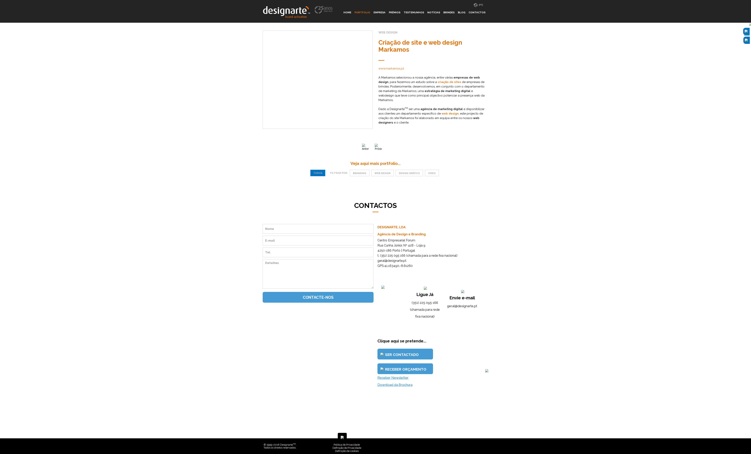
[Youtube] (486, 444)
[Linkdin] (483, 444)
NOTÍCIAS (433, 12)
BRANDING (359, 173)
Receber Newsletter (393, 378)
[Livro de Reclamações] (429, 444)
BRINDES (449, 12)
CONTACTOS (477, 12)
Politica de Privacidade (347, 444)
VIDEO (432, 173)
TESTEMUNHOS (414, 12)
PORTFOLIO (362, 12)
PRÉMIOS (394, 12)
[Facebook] (481, 444)
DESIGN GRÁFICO (409, 173)
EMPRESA (379, 12)
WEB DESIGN (383, 173)
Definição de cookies (347, 450)
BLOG (461, 12)
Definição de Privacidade (346, 447)
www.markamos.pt (391, 68)
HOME (347, 12)
